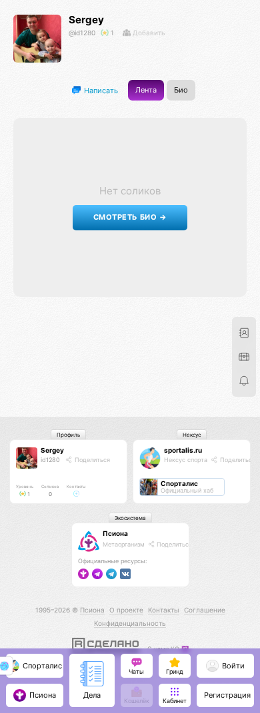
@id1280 (82, 33)
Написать (100, 90)
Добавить (148, 33)
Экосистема (130, 518)
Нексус (192, 434)
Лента (146, 90)
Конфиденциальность (130, 623)
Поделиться (91, 459)
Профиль (68, 434)
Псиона (115, 533)
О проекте (126, 610)
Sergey (86, 19)
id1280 (50, 459)
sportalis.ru (183, 450)
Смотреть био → (130, 217)
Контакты (163, 610)
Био (181, 90)
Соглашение (204, 610)
